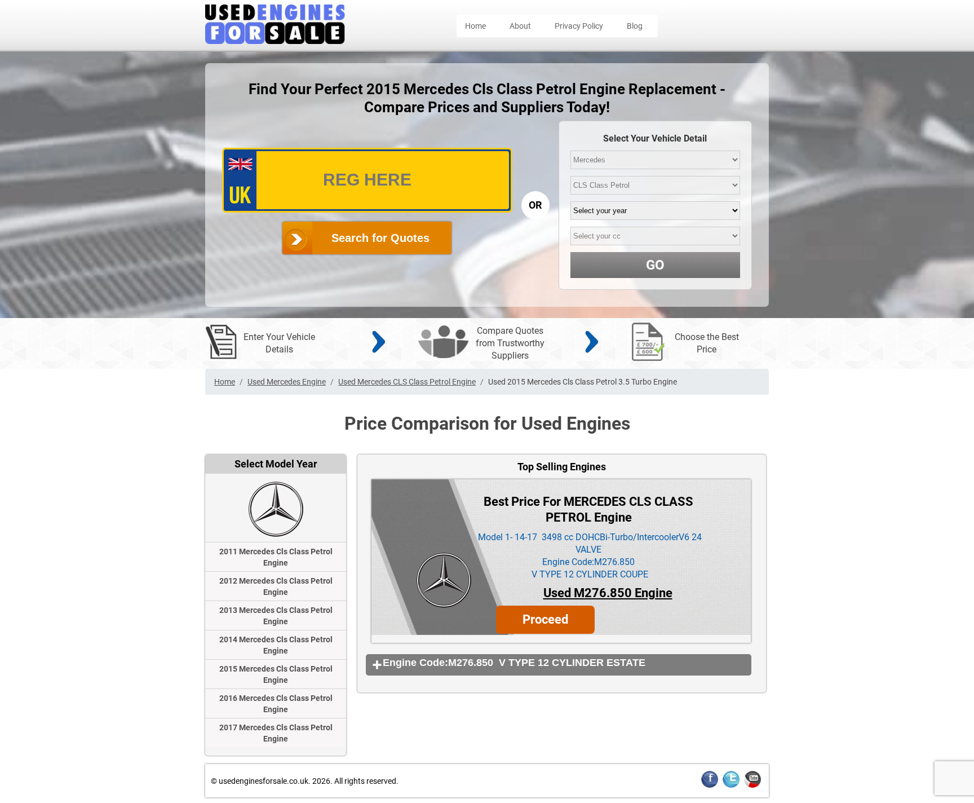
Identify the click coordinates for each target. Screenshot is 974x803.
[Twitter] (731, 786)
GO (655, 265)
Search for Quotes (380, 238)
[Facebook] (709, 786)
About (520, 25)
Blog (635, 25)
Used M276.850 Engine (607, 593)
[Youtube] (752, 786)
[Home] (275, 41)
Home (475, 25)
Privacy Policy (579, 25)
